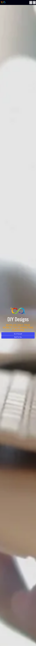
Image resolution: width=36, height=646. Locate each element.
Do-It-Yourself (18, 332)
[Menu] (34, 2)
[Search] (31, 2)
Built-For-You (18, 335)
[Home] (3, 2)
